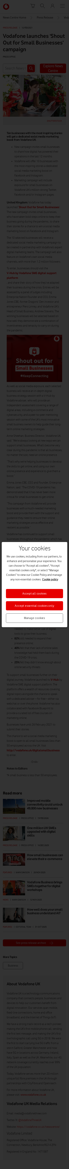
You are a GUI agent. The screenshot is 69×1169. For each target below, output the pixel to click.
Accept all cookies (34, 593)
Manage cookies (34, 618)
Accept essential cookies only (34, 606)
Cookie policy (50, 579)
